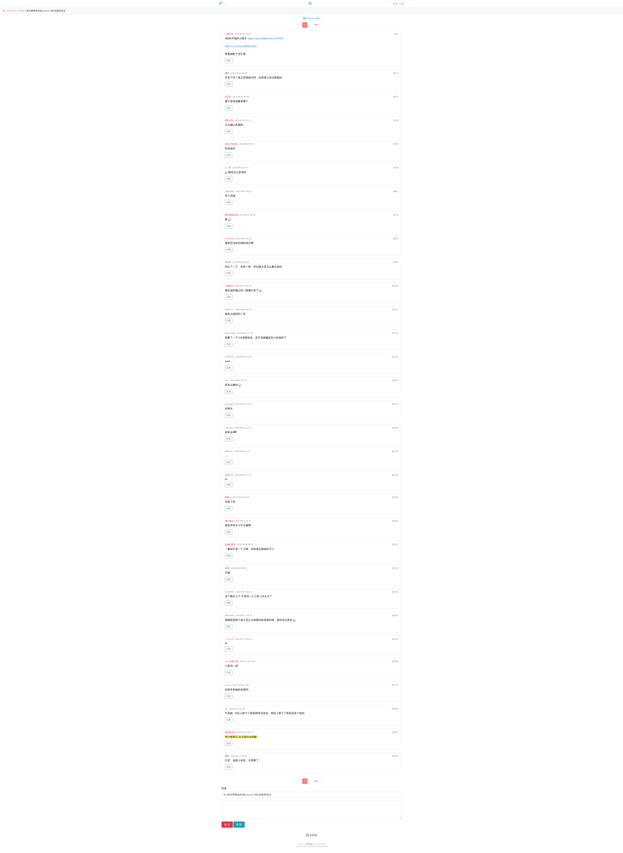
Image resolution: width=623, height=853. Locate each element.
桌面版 (313, 835)
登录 (395, 4)
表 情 (239, 824)
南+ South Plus (10, 11)
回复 (228, 60)
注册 (401, 4)
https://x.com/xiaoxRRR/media (241, 46)
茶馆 (21, 11)
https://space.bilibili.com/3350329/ (265, 38)
